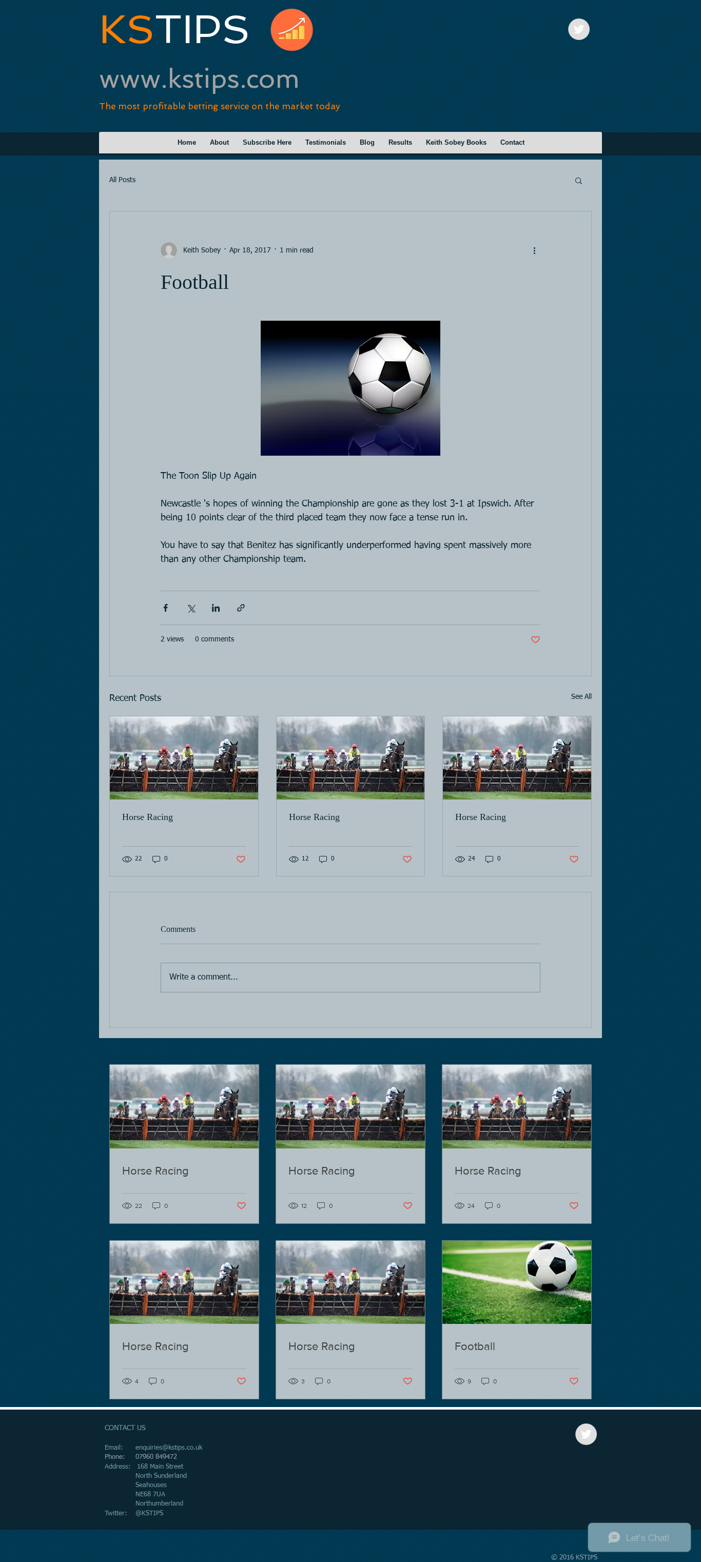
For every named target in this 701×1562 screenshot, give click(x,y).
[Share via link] (241, 608)
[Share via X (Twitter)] (191, 608)
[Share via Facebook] (165, 608)
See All (581, 696)
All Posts (122, 180)
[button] (578, 180)
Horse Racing (147, 817)
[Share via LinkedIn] (216, 608)
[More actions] (534, 250)
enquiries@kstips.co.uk (168, 1447)
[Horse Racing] (184, 757)
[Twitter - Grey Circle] (579, 29)
